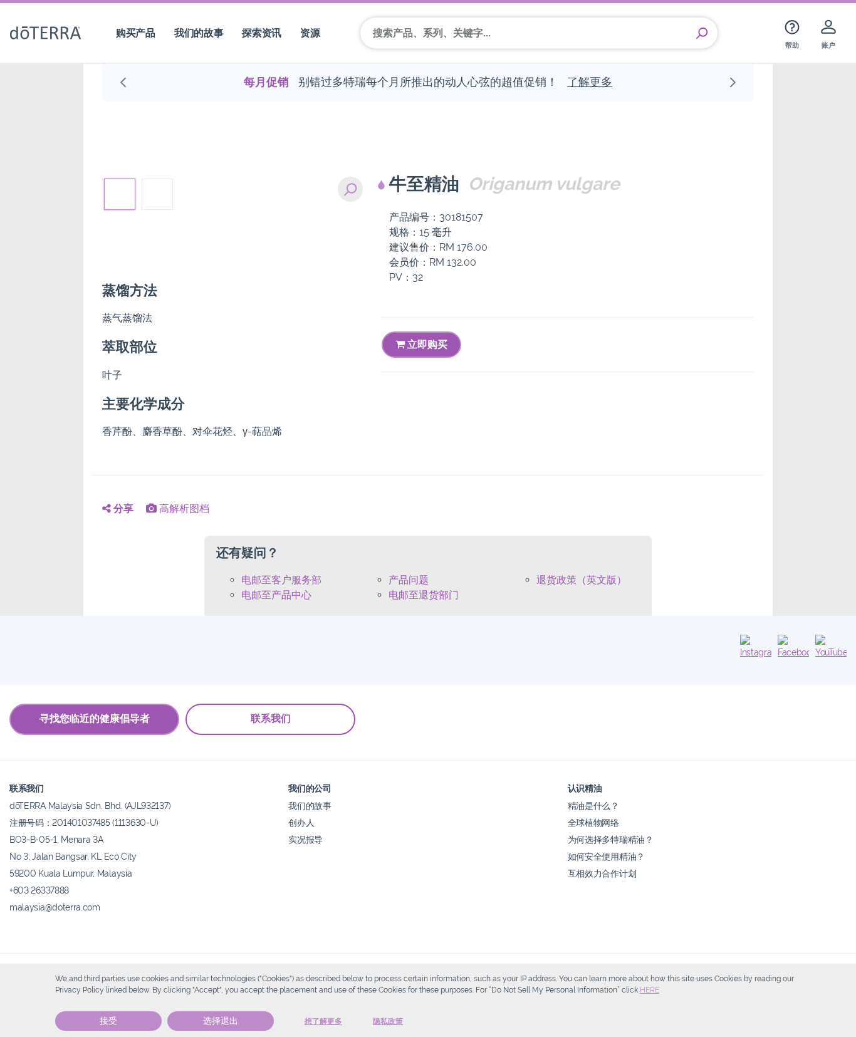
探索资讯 (261, 33)
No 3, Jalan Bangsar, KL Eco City (73, 856)
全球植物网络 (593, 822)
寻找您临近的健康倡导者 (94, 718)
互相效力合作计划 (602, 873)
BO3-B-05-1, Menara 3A (56, 839)
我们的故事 (198, 33)
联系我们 (271, 718)
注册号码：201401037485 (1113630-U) (84, 822)
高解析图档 (183, 508)
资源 (310, 33)
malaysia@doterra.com (54, 907)
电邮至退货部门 (424, 595)
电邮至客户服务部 (281, 580)
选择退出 (220, 1021)
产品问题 (409, 580)
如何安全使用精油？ (606, 856)
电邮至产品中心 (276, 595)
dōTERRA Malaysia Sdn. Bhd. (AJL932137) (89, 805)
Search (702, 33)
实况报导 (305, 839)
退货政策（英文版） (581, 580)
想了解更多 (323, 1021)
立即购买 (426, 344)
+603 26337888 (39, 890)
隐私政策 (388, 1021)
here (649, 990)
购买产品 (135, 33)
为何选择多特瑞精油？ (611, 839)
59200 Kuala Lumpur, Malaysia (70, 873)
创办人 (301, 822)
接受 (108, 1021)
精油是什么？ (593, 805)
